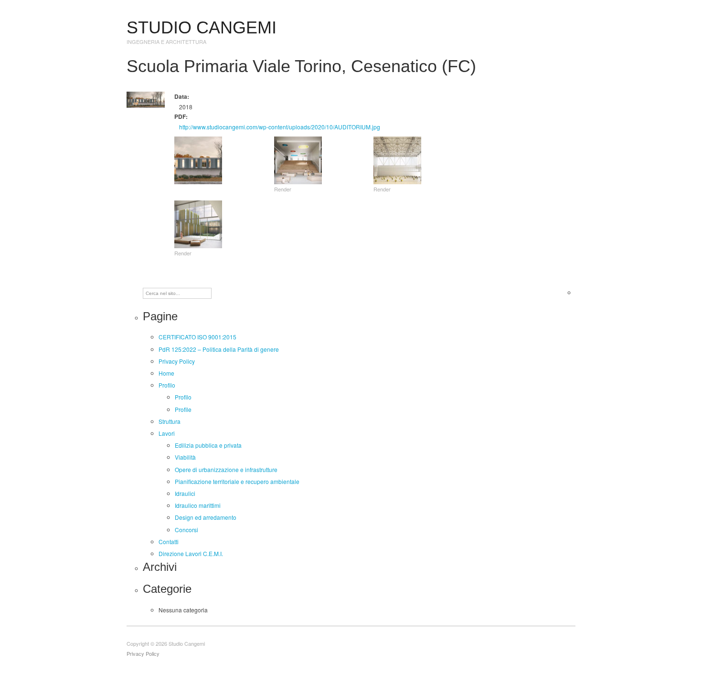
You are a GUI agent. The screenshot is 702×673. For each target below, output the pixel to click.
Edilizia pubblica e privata (208, 445)
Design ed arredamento (205, 517)
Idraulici (185, 493)
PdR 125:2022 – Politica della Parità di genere (219, 349)
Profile (183, 409)
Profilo (167, 385)
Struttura (170, 421)
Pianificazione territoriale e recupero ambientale (237, 481)
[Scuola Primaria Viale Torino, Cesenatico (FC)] (146, 99)
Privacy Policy (177, 361)
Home (166, 373)
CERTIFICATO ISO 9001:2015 (197, 337)
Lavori (167, 433)
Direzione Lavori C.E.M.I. (191, 553)
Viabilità (185, 457)
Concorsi (186, 530)
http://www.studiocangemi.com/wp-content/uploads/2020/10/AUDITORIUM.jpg (279, 127)
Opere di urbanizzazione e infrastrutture (226, 469)
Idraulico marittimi (198, 505)
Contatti (169, 541)
